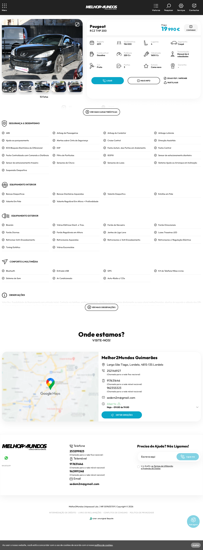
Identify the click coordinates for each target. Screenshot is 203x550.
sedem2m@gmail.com (121, 397)
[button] (156, 7)
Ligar (109, 80)
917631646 (113, 380)
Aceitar (196, 545)
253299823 (77, 451)
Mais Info (146, 80)
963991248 (77, 471)
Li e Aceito (157, 467)
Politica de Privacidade (142, 512)
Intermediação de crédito (62, 512)
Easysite (110, 518)
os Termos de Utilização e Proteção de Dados (157, 467)
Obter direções (124, 415)
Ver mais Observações (103, 307)
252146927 (114, 371)
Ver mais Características (103, 112)
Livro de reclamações (89, 512)
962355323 (114, 388)
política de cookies (104, 545)
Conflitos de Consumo (116, 512)
